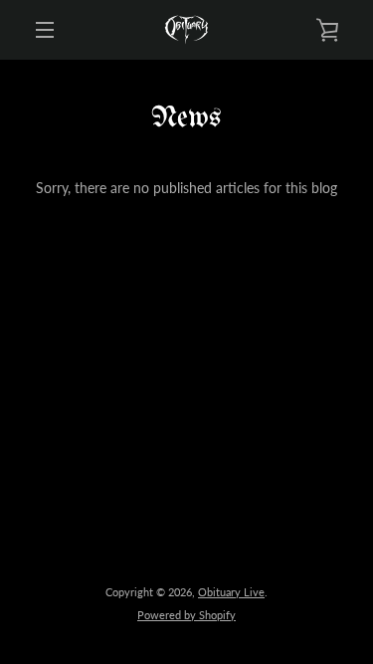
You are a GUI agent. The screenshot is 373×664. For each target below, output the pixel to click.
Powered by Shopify (186, 614)
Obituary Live (231, 591)
